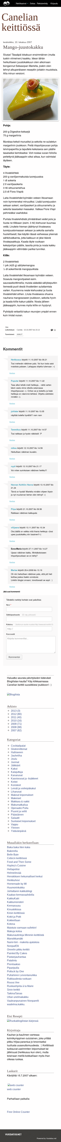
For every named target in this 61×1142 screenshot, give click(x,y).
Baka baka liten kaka (18, 847)
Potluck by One (15, 971)
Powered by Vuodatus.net (46, 1138)
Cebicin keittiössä (17, 858)
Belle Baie (13, 854)
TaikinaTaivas (14, 993)
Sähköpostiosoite (21, 614)
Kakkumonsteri (15, 902)
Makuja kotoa (14, 931)
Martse (14, 570)
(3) (15, 710)
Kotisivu (29, 624)
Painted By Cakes (17, 953)
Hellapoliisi (13, 869)
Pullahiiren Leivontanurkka (22, 975)
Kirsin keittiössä (16, 913)
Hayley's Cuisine (16, 865)
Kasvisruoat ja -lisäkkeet (24, 778)
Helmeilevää (14, 873)
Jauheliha (16, 755)
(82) (16, 730)
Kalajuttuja (17, 772)
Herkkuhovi (13, 880)
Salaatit (15, 818)
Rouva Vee (13, 982)
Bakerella (12, 851)
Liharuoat (16, 791)
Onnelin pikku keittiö (18, 949)
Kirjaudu (54, 3)
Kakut (20, 334)
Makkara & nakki (20, 801)
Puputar (15, 380)
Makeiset (16, 798)
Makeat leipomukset (22, 795)
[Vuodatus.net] (13, 1134)
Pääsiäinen (17, 814)
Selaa (33, 3)
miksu (14, 448)
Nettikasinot (21, 3)
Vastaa (12, 373)
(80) (16, 714)
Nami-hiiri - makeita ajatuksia (23, 942)
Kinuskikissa (14, 909)
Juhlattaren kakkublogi (19, 891)
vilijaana (15, 527)
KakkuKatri (13, 898)
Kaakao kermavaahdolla (20, 894)
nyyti (13, 466)
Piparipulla (13, 967)
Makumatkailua (19, 804)
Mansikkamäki (15, 938)
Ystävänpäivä (18, 831)
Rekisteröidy (42, 3)
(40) (16, 717)
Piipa (13, 509)
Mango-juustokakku (23, 47)
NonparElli (13, 946)
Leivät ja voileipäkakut (23, 788)
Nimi (8, 605)
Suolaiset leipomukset (23, 821)
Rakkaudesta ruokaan (19, 978)
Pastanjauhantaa (16, 957)
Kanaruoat (17, 775)
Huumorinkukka (16, 887)
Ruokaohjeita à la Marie (20, 986)
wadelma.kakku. (16, 1004)
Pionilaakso (13, 964)
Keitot (14, 781)
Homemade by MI (17, 883)
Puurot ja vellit (19, 811)
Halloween (17, 752)
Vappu (14, 824)
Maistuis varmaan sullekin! (21, 927)
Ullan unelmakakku (17, 997)
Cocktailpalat (18, 745)
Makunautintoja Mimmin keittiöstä (25, 935)
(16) (16, 720)
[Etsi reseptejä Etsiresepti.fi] (22, 1020)
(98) (16, 727)
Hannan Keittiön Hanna (22, 484)
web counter (14, 1089)
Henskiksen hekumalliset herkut (24, 876)
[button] (27, 3)
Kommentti (10, 634)
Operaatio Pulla (19, 808)
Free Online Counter (18, 1112)
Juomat (15, 762)
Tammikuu (16, 429)
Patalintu (12, 960)
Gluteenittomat (19, 749)
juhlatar (14, 411)
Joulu (14, 759)
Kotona (11, 924)
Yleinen (15, 827)
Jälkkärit (15, 765)
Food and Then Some (19, 862)
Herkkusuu (16, 359)
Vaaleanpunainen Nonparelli (23, 1000)
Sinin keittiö (13, 989)
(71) (16, 724)
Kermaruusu (14, 905)
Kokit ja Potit (14, 916)
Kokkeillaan (13, 920)
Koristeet (16, 785)
